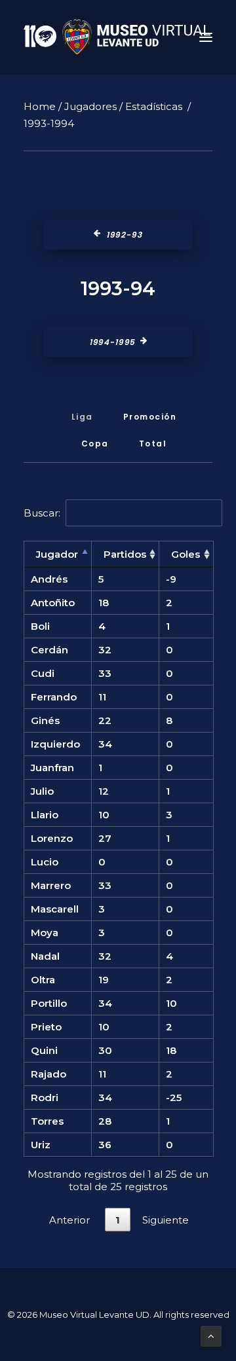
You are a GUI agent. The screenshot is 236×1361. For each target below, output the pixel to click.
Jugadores (90, 106)
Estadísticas (153, 106)
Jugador (57, 554)
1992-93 (124, 234)
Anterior (69, 1220)
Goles (185, 554)
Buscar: (42, 513)
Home (40, 106)
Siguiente (165, 1220)
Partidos (125, 554)
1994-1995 (112, 342)
